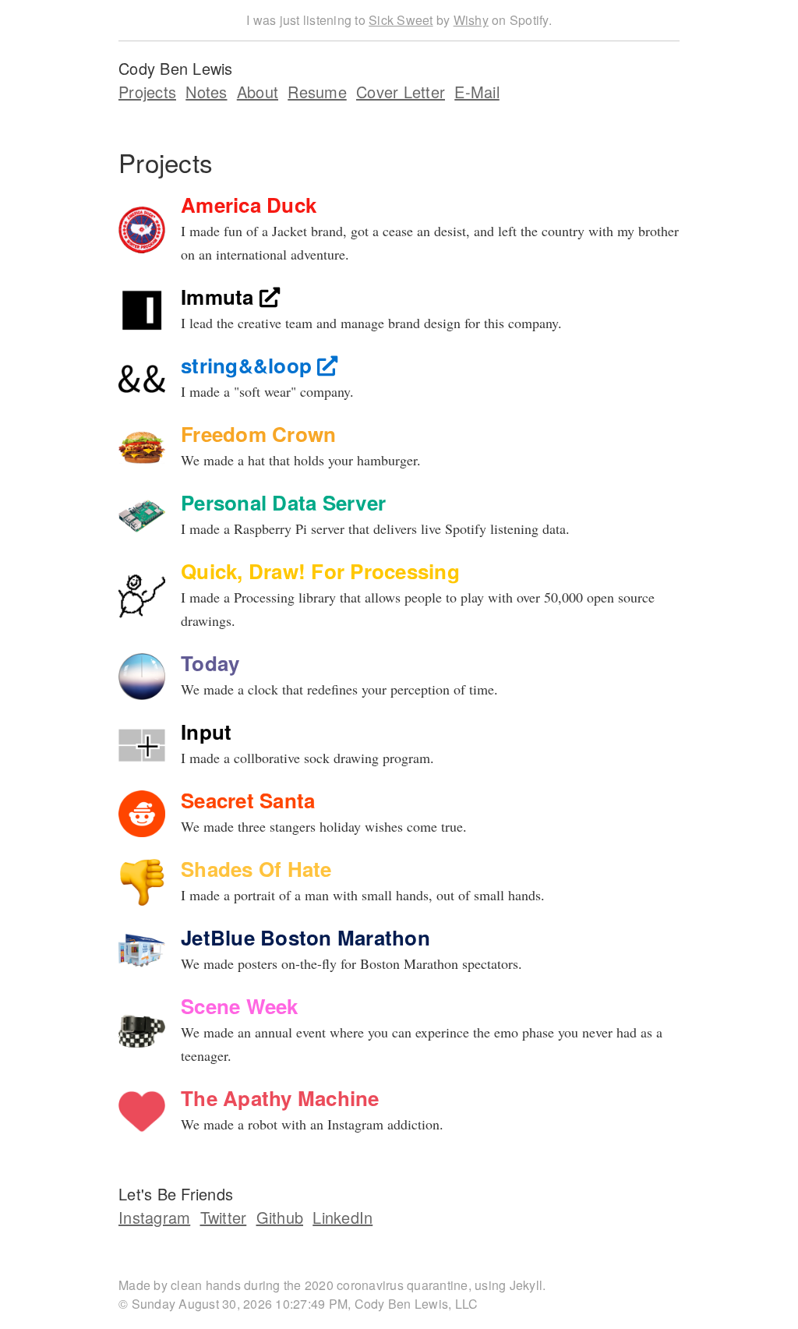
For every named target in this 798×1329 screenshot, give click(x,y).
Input (206, 731)
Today (210, 663)
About (257, 91)
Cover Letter (400, 91)
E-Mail (477, 91)
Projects (147, 91)
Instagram (154, 1217)
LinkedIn (342, 1217)
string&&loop (249, 365)
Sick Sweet (401, 20)
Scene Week (239, 1005)
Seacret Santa (248, 800)
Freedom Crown (258, 433)
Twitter (223, 1217)
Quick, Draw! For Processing (320, 571)
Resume (317, 91)
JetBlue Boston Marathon (305, 937)
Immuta (220, 296)
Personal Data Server (283, 502)
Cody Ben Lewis (175, 68)
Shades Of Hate (256, 868)
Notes (206, 91)
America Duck (248, 204)
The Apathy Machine (280, 1097)
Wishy (471, 20)
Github (280, 1217)
